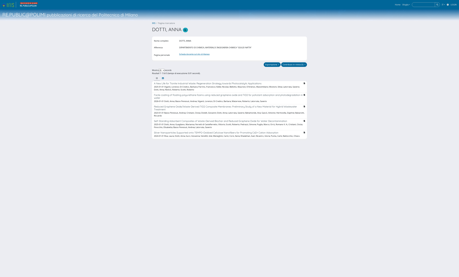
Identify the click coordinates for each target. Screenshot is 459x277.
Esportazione (271, 64)
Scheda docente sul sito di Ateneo (194, 54)
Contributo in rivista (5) (293, 64)
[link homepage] (8, 5)
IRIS (154, 23)
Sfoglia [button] (405, 4)
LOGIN (454, 4)
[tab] (157, 78)
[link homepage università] (29, 5)
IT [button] (442, 4)
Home (397, 4)
